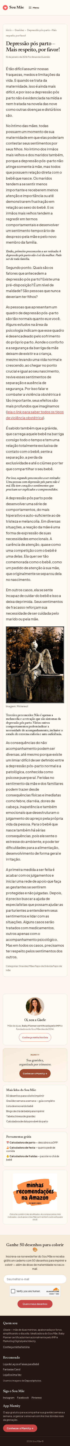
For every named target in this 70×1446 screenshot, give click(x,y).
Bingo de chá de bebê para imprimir (25, 1111)
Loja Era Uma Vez (12, 1374)
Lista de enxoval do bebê (19, 1106)
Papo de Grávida (44, 966)
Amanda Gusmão (41, 57)
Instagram (8, 1397)
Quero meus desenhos (35, 1303)
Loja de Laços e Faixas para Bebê (21, 1364)
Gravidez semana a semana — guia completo (30, 1100)
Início (9, 30)
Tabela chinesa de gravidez (21, 1116)
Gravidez (19, 30)
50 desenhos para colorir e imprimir (25, 1095)
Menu (36, 7)
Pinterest (37, 1397)
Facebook (23, 1397)
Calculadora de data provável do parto (27, 1121)
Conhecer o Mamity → (35, 1073)
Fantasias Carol (11, 1369)
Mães (32, 966)
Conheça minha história (35, 1037)
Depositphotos (33, 1380)
